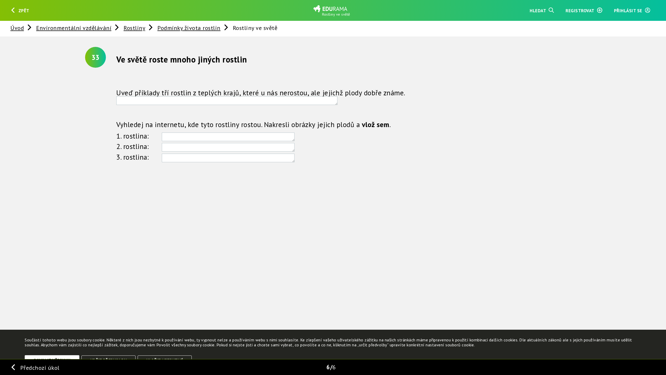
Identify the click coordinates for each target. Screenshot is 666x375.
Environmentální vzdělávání (73, 28)
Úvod (17, 28)
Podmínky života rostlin (189, 28)
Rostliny (134, 28)
